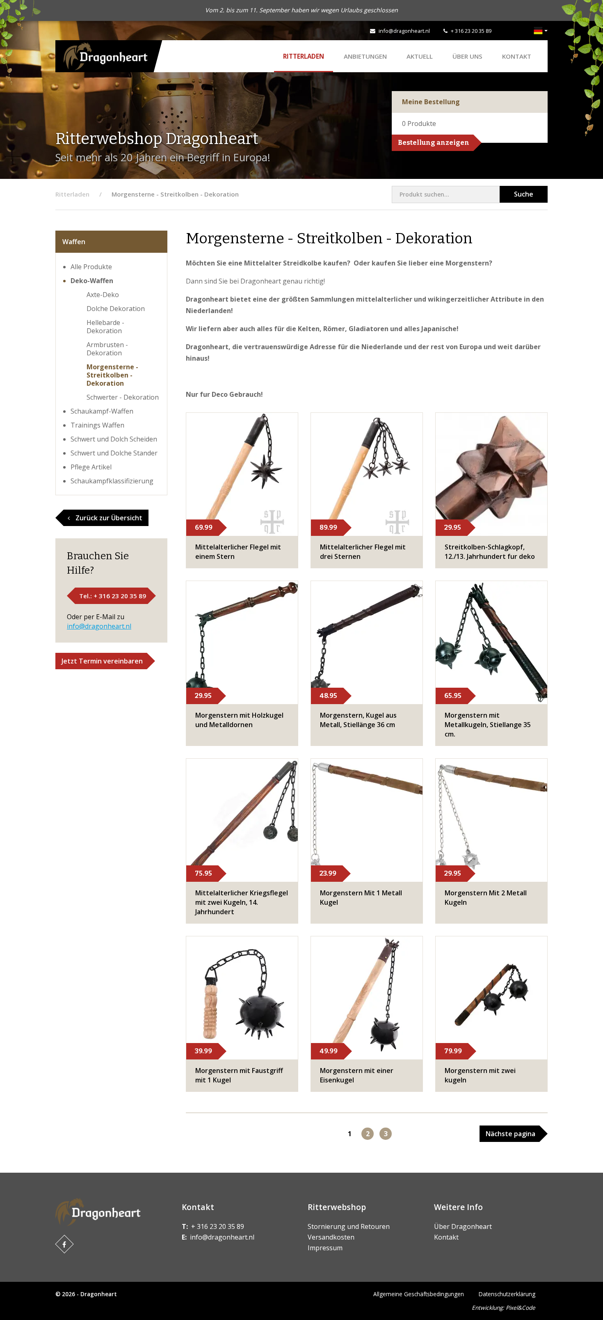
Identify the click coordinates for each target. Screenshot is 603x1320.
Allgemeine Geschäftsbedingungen (418, 1294)
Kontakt (516, 56)
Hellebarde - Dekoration (105, 326)
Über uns (467, 56)
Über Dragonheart (463, 1226)
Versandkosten (331, 1237)
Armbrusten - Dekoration (107, 348)
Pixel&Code (520, 1307)
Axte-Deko (103, 294)
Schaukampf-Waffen (102, 411)
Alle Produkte (91, 266)
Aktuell (420, 56)
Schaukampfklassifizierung (112, 480)
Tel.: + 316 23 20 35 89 (112, 596)
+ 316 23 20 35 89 (471, 30)
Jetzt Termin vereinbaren (102, 661)
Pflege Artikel (91, 466)
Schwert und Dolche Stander (114, 453)
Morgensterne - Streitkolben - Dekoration (112, 375)
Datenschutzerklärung (507, 1294)
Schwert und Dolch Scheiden (114, 439)
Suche (523, 194)
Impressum (325, 1247)
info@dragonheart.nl (404, 30)
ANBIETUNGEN (365, 56)
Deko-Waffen (92, 280)
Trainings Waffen (97, 425)
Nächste (510, 1133)
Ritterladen (303, 56)
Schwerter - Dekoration (123, 397)
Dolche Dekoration (116, 308)
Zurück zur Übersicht (108, 517)
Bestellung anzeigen (433, 142)
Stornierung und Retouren (349, 1226)
